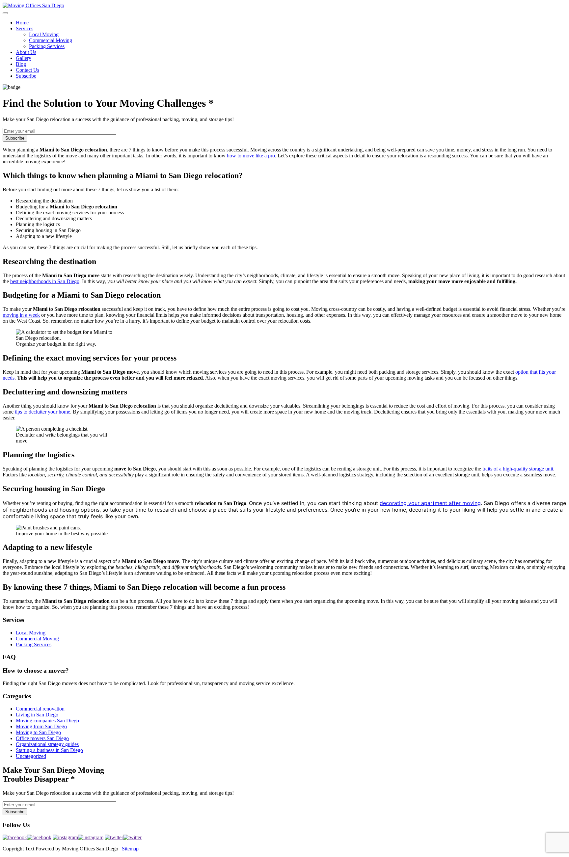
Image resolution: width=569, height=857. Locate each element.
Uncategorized (31, 756)
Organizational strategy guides (47, 744)
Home (22, 22)
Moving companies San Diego (47, 720)
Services (24, 28)
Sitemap (130, 848)
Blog (21, 64)
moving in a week (21, 315)
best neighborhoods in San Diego (44, 281)
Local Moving (44, 34)
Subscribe (26, 76)
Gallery (23, 58)
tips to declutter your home (42, 412)
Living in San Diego (37, 714)
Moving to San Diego (38, 732)
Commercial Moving (50, 40)
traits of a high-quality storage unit (517, 468)
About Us (26, 52)
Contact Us (27, 70)
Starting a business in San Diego (49, 750)
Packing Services (47, 46)
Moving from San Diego (41, 726)
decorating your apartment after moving (430, 503)
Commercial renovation (40, 708)
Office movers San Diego (42, 738)
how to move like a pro (251, 155)
